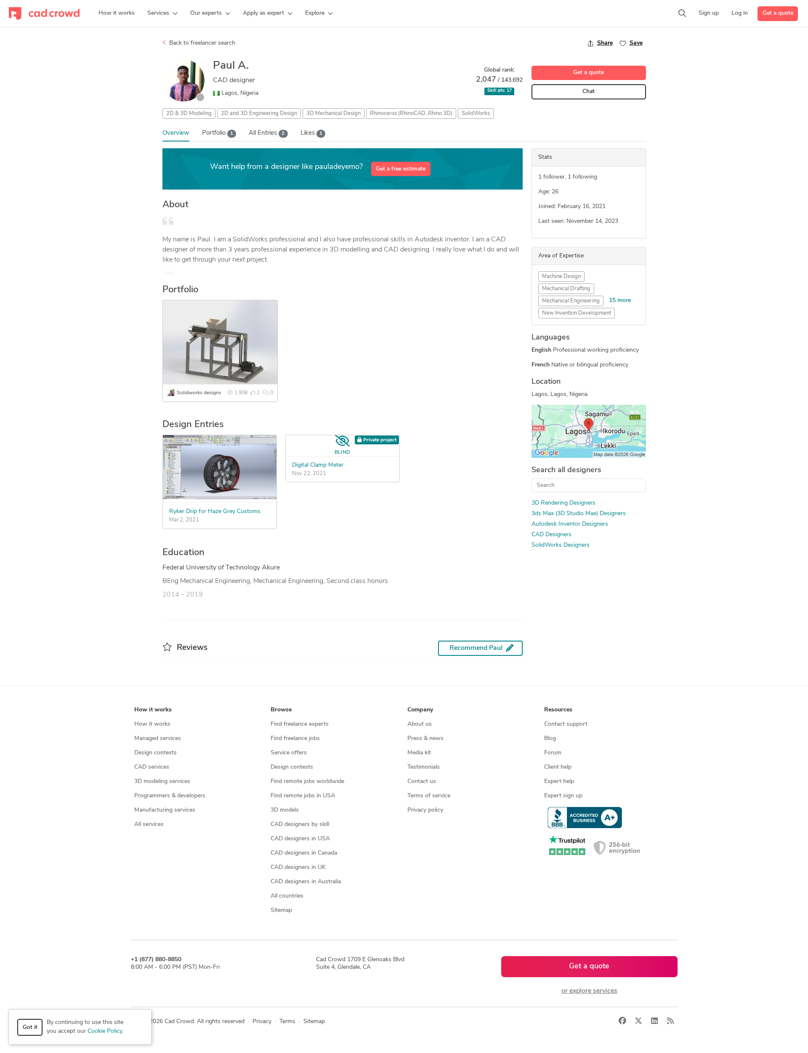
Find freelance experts (300, 724)
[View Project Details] (219, 497)
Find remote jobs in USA (303, 796)
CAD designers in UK (298, 867)
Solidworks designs (199, 393)
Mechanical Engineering (571, 301)
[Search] (682, 13)
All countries (287, 896)
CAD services (151, 767)
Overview (175, 133)
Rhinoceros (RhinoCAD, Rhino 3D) (411, 113)
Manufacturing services (164, 810)
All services (149, 824)
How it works (152, 724)
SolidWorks (476, 113)
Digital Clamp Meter (317, 465)
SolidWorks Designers (561, 545)
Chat (588, 91)
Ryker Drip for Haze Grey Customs (214, 511)
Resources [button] (558, 710)
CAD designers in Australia (306, 882)
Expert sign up (563, 796)
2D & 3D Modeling (189, 113)
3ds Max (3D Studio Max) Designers (579, 513)
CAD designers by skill (300, 824)
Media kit (419, 753)
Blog (550, 738)
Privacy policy (425, 810)
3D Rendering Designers (563, 503)
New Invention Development (576, 313)
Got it (30, 1027)
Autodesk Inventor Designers (570, 524)
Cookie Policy (105, 1031)
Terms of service (428, 796)
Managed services (157, 738)
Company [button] (420, 710)
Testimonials (423, 767)
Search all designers (566, 470)
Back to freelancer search (201, 43)
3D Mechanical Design (333, 113)
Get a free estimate (400, 169)
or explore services (589, 991)
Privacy (261, 1021)
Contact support (565, 724)
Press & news (425, 738)
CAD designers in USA (300, 839)
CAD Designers (551, 535)
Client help (557, 767)
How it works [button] (153, 710)
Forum (552, 753)
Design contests (155, 753)
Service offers (289, 753)
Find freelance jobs (295, 738)
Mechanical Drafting (566, 288)
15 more (620, 300)
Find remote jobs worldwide (307, 781)
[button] (162, 13)
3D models (285, 810)
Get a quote (778, 13)
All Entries (266, 133)
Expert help (559, 781)
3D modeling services (162, 781)
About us (419, 724)
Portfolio (217, 133)
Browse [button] (281, 710)
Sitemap (281, 910)
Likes (311, 133)
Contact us (421, 781)
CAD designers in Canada (304, 853)
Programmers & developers (169, 796)
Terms (287, 1021)
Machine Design (561, 276)
